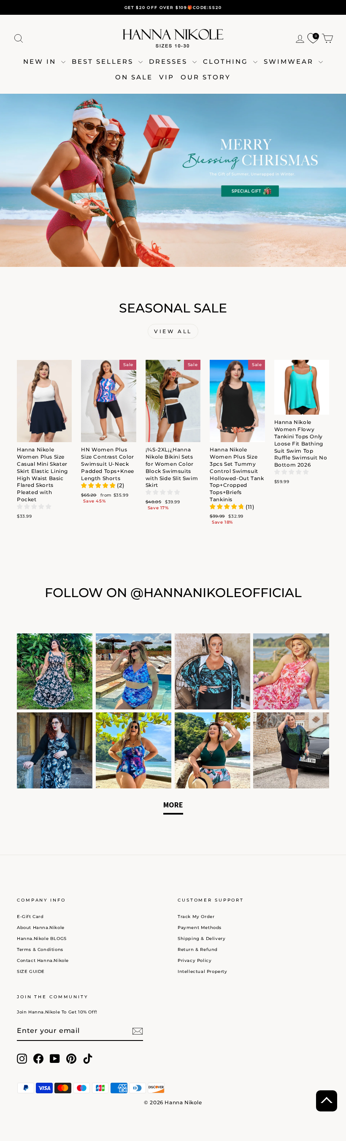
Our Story (206, 77)
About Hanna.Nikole (41, 927)
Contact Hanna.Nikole (43, 960)
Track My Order (196, 916)
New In (41, 61)
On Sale (134, 77)
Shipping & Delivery (201, 938)
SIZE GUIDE (31, 971)
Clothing (227, 61)
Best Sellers (104, 61)
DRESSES (169, 61)
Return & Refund (198, 949)
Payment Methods (200, 927)
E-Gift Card (30, 916)
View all (173, 331)
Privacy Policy (194, 960)
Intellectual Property (202, 971)
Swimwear (290, 61)
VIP (166, 77)
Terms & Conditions (40, 949)
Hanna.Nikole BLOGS (42, 938)
